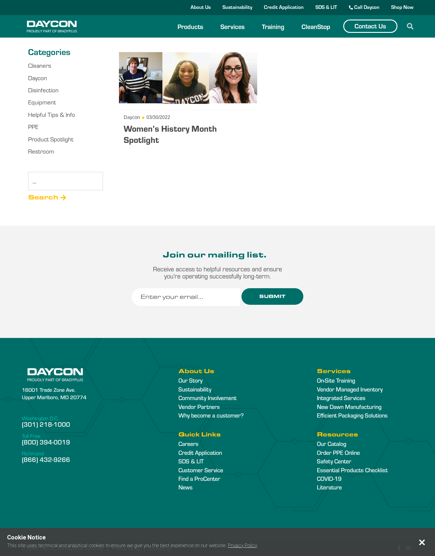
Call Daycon (366, 6)
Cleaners (39, 65)
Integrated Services (341, 397)
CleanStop (316, 26)
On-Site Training (336, 380)
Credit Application (284, 6)
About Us (201, 6)
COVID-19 (329, 478)
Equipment (42, 102)
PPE (33, 126)
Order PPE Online (338, 452)
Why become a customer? (211, 415)
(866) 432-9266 (46, 459)
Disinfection (43, 90)
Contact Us (370, 25)
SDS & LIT (326, 6)
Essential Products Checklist (352, 470)
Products (190, 26)
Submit (272, 296)
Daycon (37, 77)
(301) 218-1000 (46, 424)
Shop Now (402, 6)
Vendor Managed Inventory (350, 389)
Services (232, 26)
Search (43, 197)
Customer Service (200, 470)
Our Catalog (331, 443)
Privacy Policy (242, 545)
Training (273, 26)
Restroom (41, 151)
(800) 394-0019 (46, 442)
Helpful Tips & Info (51, 114)
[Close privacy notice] (422, 542)
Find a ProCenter (199, 478)
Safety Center (334, 461)
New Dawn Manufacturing (349, 406)
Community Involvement (207, 397)
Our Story (190, 380)
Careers (188, 443)
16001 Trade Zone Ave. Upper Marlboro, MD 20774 (54, 393)
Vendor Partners (199, 406)
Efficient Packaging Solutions (352, 415)
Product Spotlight (50, 139)
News (185, 487)
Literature (329, 487)
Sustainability (237, 6)
